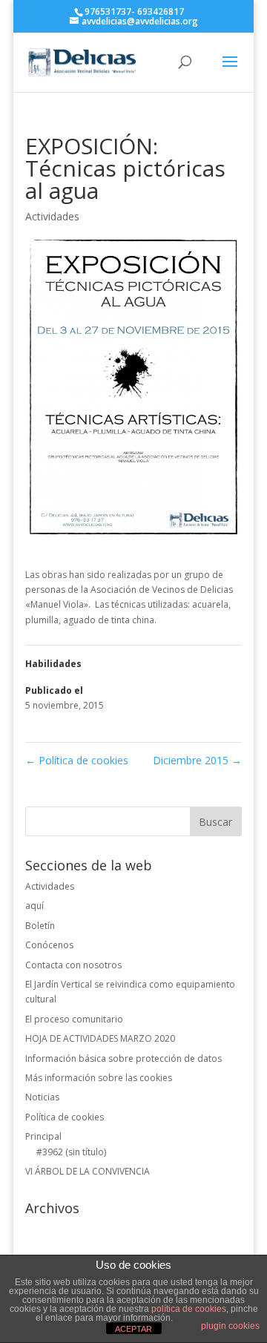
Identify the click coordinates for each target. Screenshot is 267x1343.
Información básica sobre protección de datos (123, 1058)
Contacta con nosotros (73, 965)
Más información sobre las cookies (98, 1077)
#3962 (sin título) (71, 1152)
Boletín (40, 925)
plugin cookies (230, 1326)
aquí (34, 905)
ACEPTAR (133, 1328)
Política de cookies (76, 760)
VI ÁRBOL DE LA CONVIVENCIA (87, 1171)
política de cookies (188, 1309)
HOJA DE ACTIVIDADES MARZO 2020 (100, 1038)
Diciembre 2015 (197, 760)
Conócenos (49, 945)
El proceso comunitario (74, 1019)
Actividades (52, 216)
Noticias (42, 1097)
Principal (43, 1136)
